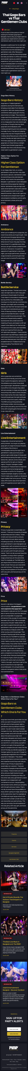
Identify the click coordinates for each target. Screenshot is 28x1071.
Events (14, 840)
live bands (8, 256)
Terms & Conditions (15, 1039)
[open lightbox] (14, 819)
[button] (26, 3)
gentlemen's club (15, 251)
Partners (19, 1064)
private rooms (17, 548)
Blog (17, 1061)
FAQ (11, 1061)
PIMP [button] (3, 218)
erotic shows (18, 460)
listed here (10, 672)
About (13, 1061)
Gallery (24, 1059)
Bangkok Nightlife (14, 853)
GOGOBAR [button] (23, 218)
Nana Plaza (10, 136)
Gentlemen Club (14, 859)
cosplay (6, 478)
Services (14, 846)
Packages (19, 1059)
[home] (4, 2)
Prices (15, 1059)
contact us (4, 745)
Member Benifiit (6, 1059)
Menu (11, 1059)
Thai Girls (14, 834)
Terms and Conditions (12, 1064)
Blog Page (15, 9)
